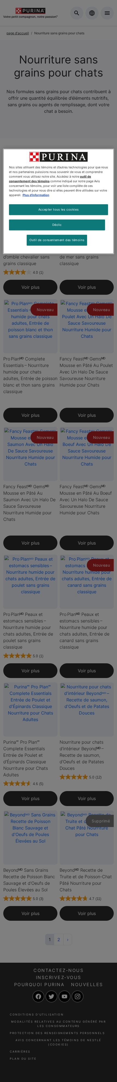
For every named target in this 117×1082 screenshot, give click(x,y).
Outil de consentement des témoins (56, 240)
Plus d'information (36, 195)
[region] (58, 201)
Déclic (57, 225)
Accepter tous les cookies (58, 209)
